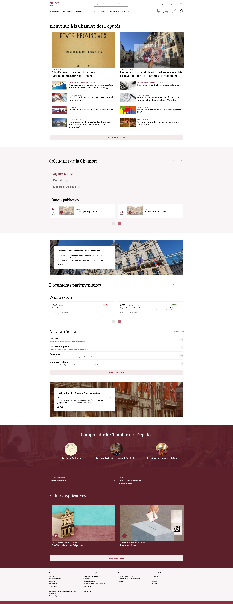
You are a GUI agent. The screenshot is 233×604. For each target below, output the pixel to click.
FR (181, 4)
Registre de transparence (91, 576)
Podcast (120, 581)
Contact (51, 576)
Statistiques (53, 586)
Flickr (153, 579)
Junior (121, 477)
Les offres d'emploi (55, 579)
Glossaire (52, 581)
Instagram (155, 581)
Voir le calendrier (178, 161)
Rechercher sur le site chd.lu (111, 4)
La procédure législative (58, 477)
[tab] (82, 174)
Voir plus (60, 264)
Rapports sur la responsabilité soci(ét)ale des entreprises (63, 592)
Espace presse (53, 584)
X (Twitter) (155, 584)
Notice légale (87, 586)
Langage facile (171, 4)
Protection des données (90, 589)
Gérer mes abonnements (125, 576)
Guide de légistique (55, 596)
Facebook (155, 576)
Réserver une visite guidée (59, 480)
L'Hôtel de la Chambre (126, 483)
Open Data (86, 579)
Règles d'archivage (89, 581)
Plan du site (87, 591)
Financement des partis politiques (130, 480)
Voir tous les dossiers (177, 285)
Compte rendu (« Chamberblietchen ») (130, 579)
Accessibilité (53, 589)
